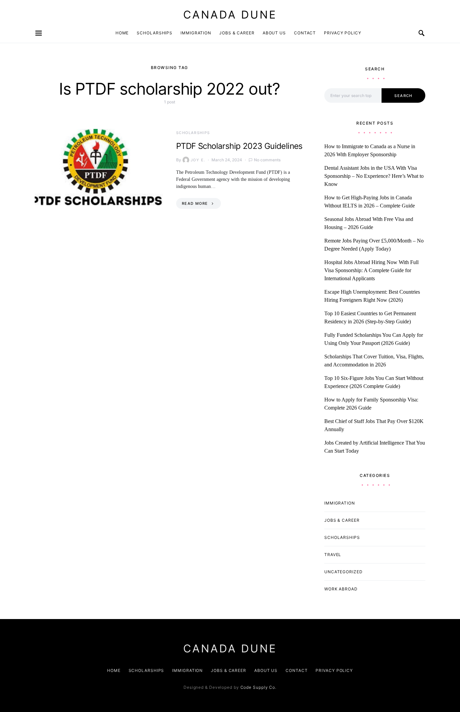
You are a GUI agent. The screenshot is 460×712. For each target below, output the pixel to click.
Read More (195, 203)
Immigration (195, 32)
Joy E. (198, 160)
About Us (274, 32)
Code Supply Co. (258, 687)
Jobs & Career (237, 32)
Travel (332, 554)
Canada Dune (230, 14)
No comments (267, 159)
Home (122, 32)
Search (403, 95)
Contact (305, 32)
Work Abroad (341, 588)
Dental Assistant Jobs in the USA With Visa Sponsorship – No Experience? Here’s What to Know (374, 176)
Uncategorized (343, 571)
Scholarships (154, 32)
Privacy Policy (342, 32)
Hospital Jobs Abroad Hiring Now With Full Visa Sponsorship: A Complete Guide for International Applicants (371, 270)
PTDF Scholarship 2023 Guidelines (239, 146)
